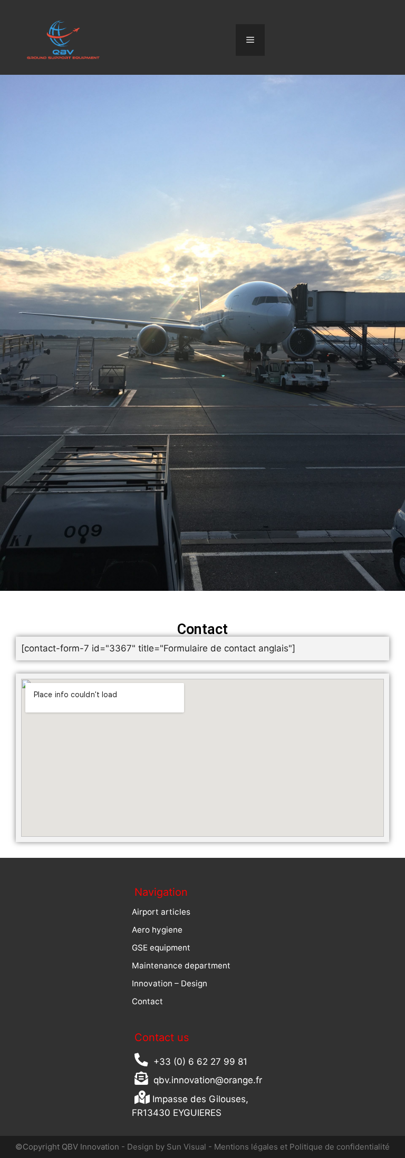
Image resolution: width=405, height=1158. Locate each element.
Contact (147, 1001)
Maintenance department (181, 966)
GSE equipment (161, 948)
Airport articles (161, 912)
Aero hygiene (157, 930)
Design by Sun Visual (165, 1147)
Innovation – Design (169, 983)
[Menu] (250, 40)
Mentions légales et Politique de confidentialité (302, 1147)
